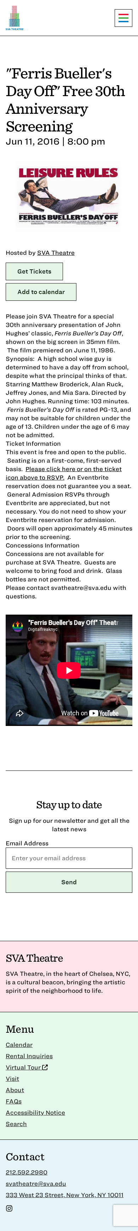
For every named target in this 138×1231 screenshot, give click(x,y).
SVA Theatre (56, 252)
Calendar (19, 1045)
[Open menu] (123, 18)
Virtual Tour (24, 1067)
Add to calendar (41, 292)
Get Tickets (34, 271)
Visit (12, 1078)
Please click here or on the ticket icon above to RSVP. (64, 473)
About (15, 1090)
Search (16, 1124)
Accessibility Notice (35, 1112)
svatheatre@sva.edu (36, 1183)
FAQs (14, 1101)
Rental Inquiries (29, 1056)
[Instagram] (9, 1210)
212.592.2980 (26, 1172)
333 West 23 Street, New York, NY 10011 (64, 1195)
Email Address (27, 843)
